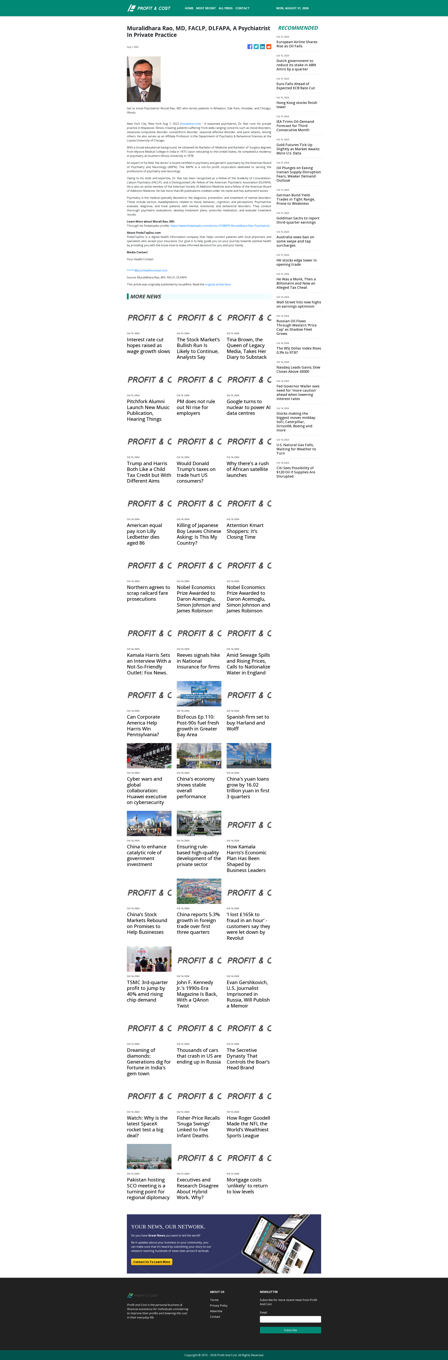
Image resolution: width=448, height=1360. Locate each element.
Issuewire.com (190, 124)
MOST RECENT (206, 8)
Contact (215, 1317)
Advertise (216, 1311)
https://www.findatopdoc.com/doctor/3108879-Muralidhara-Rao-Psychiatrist (220, 226)
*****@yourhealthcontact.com (147, 270)
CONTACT (242, 8)
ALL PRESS (226, 8)
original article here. (218, 284)
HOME (189, 8)
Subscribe (290, 1330)
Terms (214, 1300)
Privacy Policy (218, 1305)
